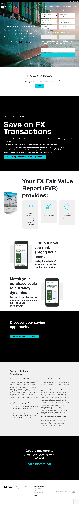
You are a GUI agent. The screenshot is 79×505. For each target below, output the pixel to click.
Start (39, 86)
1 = (62, 20)
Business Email (45, 49)
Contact (17, 491)
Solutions (27, 488)
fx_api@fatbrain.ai (45, 425)
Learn (26, 486)
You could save (63, 26)
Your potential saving (64, 36)
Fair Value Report (62, 420)
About (17, 486)
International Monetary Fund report (31, 148)
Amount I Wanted (63, 14)
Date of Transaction (46, 26)
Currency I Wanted (46, 14)
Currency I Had (45, 20)
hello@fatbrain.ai (39, 464)
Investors (18, 488)
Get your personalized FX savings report (25, 157)
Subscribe (58, 55)
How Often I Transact (47, 36)
